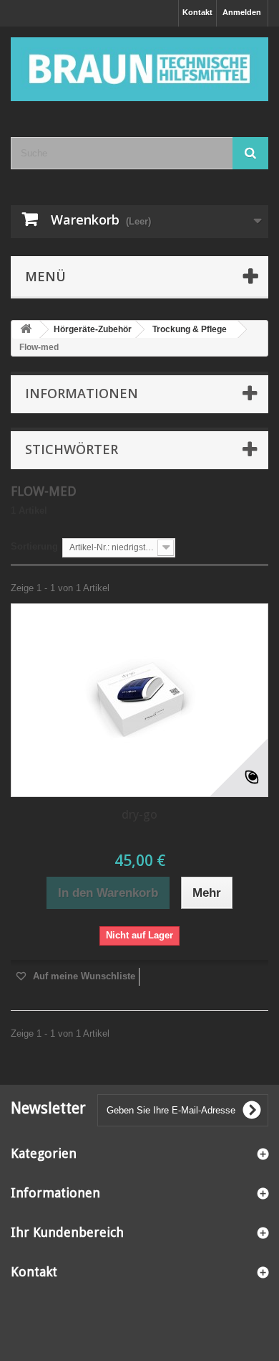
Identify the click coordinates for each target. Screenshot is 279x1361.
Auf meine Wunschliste (82, 976)
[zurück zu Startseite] (25, 330)
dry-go (139, 814)
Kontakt (197, 12)
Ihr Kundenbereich (67, 1232)
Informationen (81, 393)
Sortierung (34, 546)
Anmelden (241, 12)
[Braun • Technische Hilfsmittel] (139, 69)
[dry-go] (139, 700)
